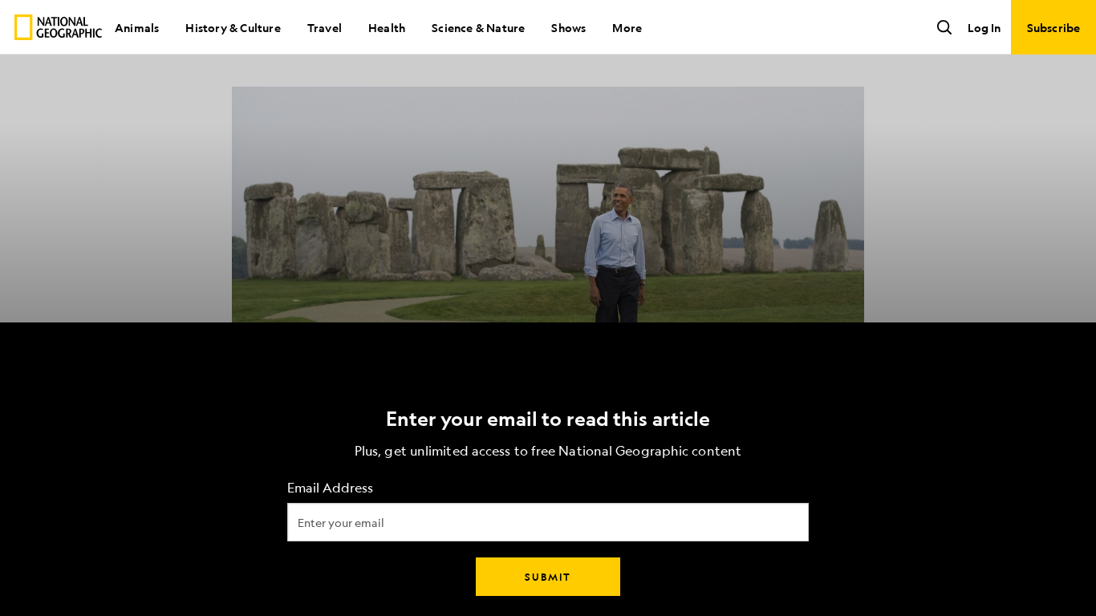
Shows (568, 27)
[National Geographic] (58, 27)
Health (386, 27)
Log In (984, 27)
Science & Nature (478, 27)
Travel (324, 27)
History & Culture (232, 27)
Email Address (330, 488)
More (627, 27)
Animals (137, 27)
